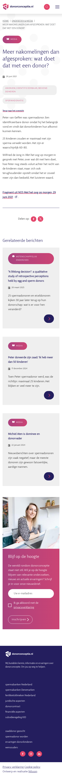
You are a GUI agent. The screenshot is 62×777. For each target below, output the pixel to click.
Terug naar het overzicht (13, 111)
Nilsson (32, 771)
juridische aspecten (15, 701)
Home (6, 21)
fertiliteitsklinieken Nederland (20, 695)
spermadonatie (14, 101)
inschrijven (19, 619)
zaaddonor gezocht (15, 731)
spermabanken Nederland (18, 684)
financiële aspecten (15, 712)
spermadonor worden (16, 736)
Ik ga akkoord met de (26, 605)
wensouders (11, 747)
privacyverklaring (24, 607)
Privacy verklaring (13, 767)
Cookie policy (32, 767)
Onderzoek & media (22, 21)
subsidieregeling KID (15, 717)
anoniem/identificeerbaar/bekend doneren (26, 90)
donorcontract (12, 706)
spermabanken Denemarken (20, 690)
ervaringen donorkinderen (18, 742)
